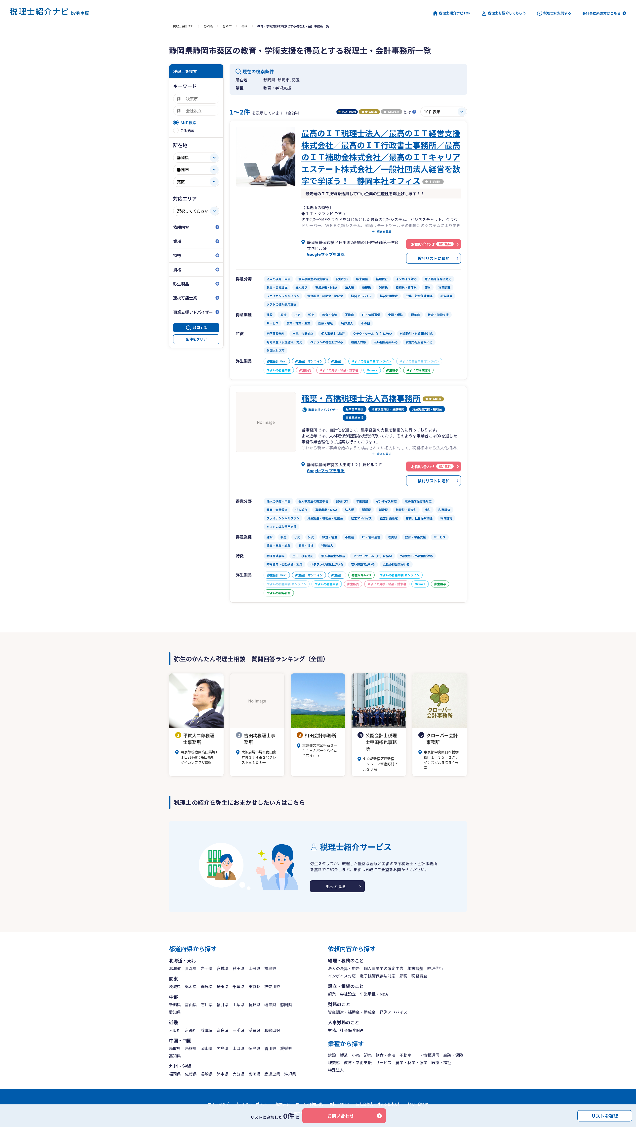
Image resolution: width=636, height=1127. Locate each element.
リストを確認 (604, 1115)
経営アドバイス (393, 1012)
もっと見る (336, 886)
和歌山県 (272, 1030)
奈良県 (223, 1030)
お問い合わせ (340, 1115)
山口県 (238, 1048)
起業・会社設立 (342, 994)
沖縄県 (290, 1074)
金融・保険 (453, 1055)
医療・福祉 (441, 1062)
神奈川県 (272, 986)
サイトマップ (218, 1103)
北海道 (175, 968)
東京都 (254, 986)
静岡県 (208, 26)
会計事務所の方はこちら (601, 13)
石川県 (207, 1005)
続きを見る (384, 231)
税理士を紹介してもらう (507, 13)
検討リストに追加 (433, 258)
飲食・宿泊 (386, 1055)
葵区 (244, 26)
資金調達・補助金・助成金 (352, 1012)
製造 (344, 1055)
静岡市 (227, 26)
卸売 (368, 1055)
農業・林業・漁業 (411, 1062)
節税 (403, 976)
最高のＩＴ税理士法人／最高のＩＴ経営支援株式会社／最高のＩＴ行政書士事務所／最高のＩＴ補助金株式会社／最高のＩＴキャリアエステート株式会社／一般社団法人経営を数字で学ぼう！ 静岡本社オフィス (380, 156)
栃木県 (191, 986)
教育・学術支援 (358, 1062)
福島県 (270, 968)
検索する (200, 327)
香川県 (270, 1048)
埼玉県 (223, 986)
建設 (332, 1055)
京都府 (191, 1030)
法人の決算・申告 (344, 968)
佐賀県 (191, 1074)
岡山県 (207, 1048)
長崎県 (207, 1074)
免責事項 (282, 1103)
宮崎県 (254, 1074)
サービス (384, 1062)
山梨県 (238, 1005)
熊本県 (223, 1074)
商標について (339, 1103)
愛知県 (175, 1012)
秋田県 (238, 968)
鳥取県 (175, 1048)
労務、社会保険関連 (346, 1030)
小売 (356, 1055)
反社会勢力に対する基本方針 (378, 1103)
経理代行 (435, 968)
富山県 (191, 1005)
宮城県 (223, 968)
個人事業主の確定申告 (383, 968)
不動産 (405, 1055)
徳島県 (254, 1048)
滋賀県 (254, 1030)
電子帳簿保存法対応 (378, 976)
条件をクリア (196, 339)
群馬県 (207, 986)
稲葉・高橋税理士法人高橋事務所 (361, 398)
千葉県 (238, 986)
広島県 (223, 1048)
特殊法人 (336, 1070)
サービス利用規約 (309, 1103)
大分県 (238, 1074)
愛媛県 (286, 1048)
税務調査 (419, 976)
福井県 (223, 1005)
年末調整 (415, 968)
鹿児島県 (272, 1074)
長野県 (254, 1005)
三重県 (238, 1030)
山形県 (254, 968)
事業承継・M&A (374, 994)
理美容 (334, 1062)
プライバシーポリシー (252, 1103)
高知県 (175, 1056)
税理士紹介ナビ (183, 26)
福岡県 (175, 1074)
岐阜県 (270, 1005)
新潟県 (175, 1005)
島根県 (191, 1048)
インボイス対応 (342, 976)
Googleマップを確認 (326, 254)
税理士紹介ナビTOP (455, 13)
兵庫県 (207, 1030)
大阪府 (175, 1030)
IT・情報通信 (427, 1055)
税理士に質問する (557, 13)
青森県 (191, 968)
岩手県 (207, 968)
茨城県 (175, 986)
